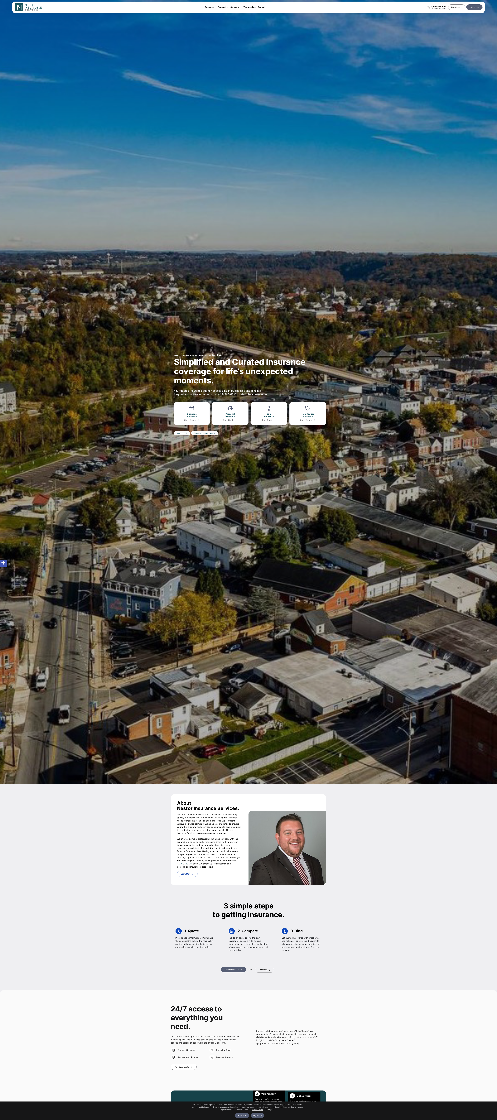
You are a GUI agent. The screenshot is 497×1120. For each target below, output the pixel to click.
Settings (269, 1110)
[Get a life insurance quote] (269, 413)
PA (178, 863)
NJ (182, 863)
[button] (3, 563)
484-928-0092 (227, 394)
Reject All (257, 1115)
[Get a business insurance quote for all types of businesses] (192, 413)
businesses (238, 390)
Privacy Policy (257, 1110)
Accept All (242, 1115)
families (256, 390)
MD (190, 863)
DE (186, 863)
